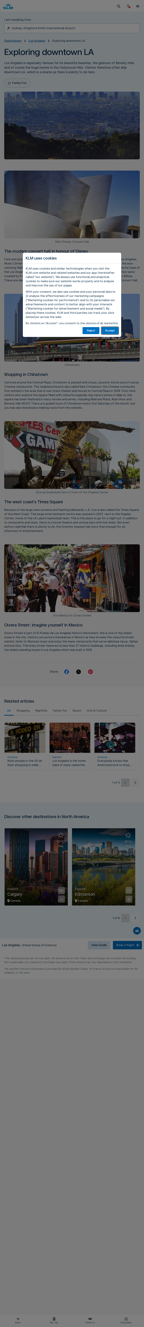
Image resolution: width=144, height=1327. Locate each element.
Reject (91, 330)
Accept (110, 330)
